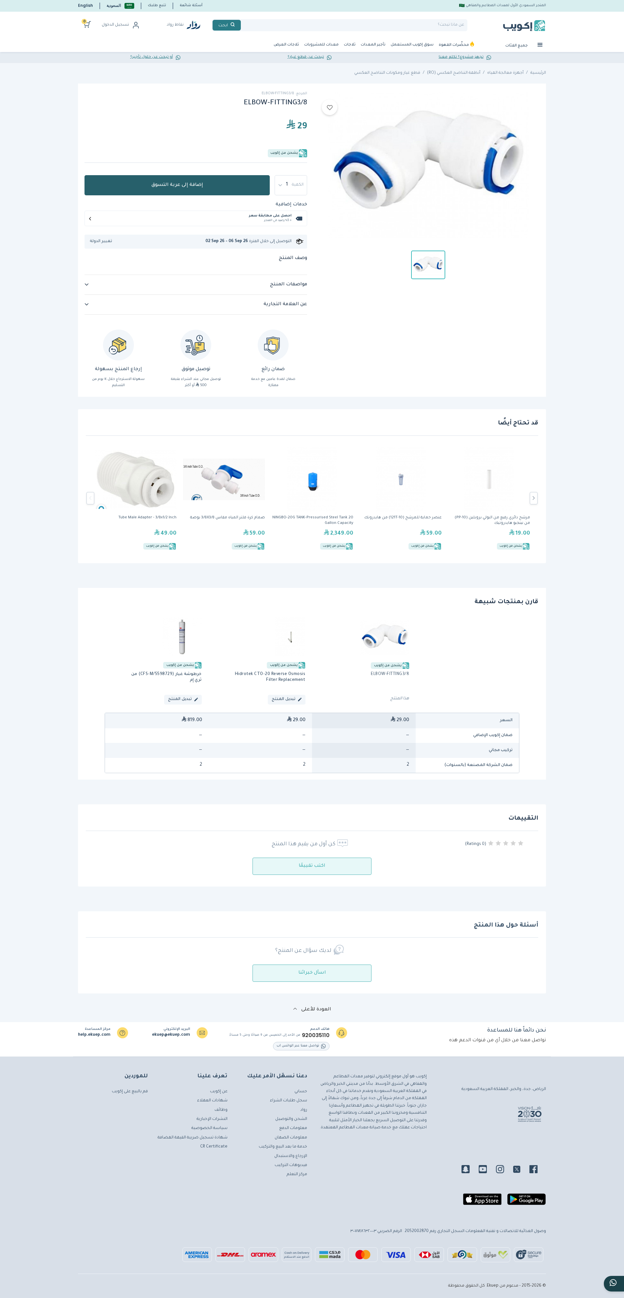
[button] (120, 6)
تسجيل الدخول (115, 25)
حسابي (300, 1091)
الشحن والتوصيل (291, 1119)
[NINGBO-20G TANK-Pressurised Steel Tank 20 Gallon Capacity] (312, 498)
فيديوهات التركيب (291, 1165)
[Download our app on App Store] (482, 1201)
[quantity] (291, 185)
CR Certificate (214, 1147)
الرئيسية (538, 73)
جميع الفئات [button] (517, 46)
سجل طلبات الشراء (288, 1100)
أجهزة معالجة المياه (505, 73)
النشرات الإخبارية (212, 1119)
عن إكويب (219, 1091)
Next (534, 498)
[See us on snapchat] (469, 1170)
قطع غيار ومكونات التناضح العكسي (387, 73)
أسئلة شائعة (191, 5)
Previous (90, 498)
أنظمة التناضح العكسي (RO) (453, 73)
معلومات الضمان (291, 1138)
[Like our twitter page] (521, 1170)
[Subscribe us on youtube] (486, 1170)
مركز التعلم (297, 1174)
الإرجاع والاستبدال (290, 1156)
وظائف (221, 1110)
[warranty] (273, 345)
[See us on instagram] (504, 1170)
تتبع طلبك (157, 5)
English (85, 5)
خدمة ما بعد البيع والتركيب (283, 1147)
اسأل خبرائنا (312, 973)
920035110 (316, 1035)
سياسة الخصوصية (209, 1128)
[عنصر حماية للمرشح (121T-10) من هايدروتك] (401, 498)
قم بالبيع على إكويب (130, 1091)
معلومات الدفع (293, 1128)
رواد (303, 1110)
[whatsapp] (614, 1284)
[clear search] (243, 25)
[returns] (118, 345)
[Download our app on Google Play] (526, 1201)
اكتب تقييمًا (312, 866)
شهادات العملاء (212, 1100)
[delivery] (195, 345)
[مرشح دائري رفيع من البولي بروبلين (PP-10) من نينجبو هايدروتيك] (489, 498)
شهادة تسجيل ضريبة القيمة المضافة (193, 1138)
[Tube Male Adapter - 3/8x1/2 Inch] (135, 498)
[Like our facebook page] (537, 1170)
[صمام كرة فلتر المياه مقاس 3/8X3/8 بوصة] (224, 498)
